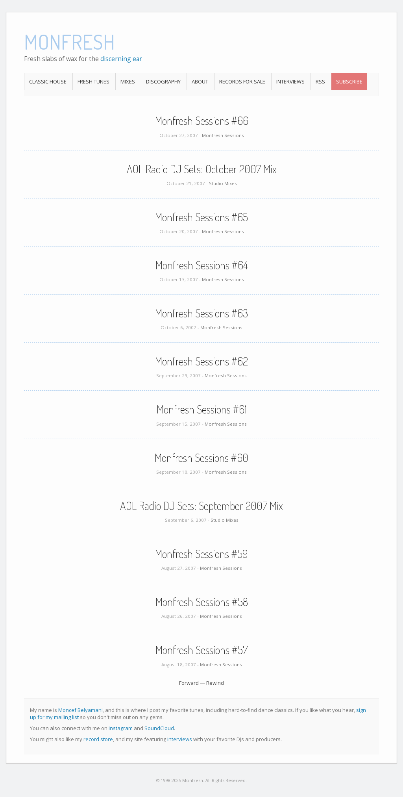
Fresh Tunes (93, 81)
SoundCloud (159, 728)
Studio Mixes (223, 183)
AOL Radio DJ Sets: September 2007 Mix (201, 506)
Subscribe (349, 81)
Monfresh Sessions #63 (201, 313)
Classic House (48, 81)
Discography (163, 81)
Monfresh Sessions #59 (201, 554)
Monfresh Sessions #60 (201, 457)
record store (98, 739)
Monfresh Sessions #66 (201, 120)
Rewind (215, 682)
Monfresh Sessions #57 (201, 650)
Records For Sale (242, 81)
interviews (179, 739)
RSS (320, 81)
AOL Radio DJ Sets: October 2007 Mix (202, 169)
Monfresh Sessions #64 (201, 265)
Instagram (121, 728)
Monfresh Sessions (223, 135)
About (200, 81)
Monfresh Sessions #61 (202, 409)
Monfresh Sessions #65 (201, 217)
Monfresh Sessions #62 (201, 361)
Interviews (290, 81)
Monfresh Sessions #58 (201, 602)
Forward (189, 682)
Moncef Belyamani (80, 710)
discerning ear (121, 58)
